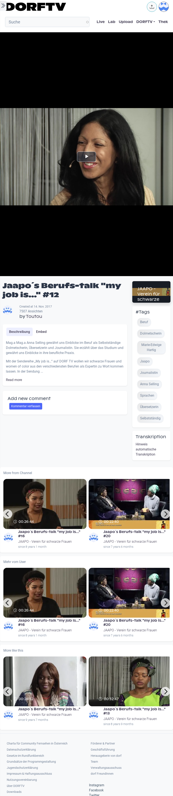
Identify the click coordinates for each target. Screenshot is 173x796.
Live (101, 22)
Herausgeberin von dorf (106, 756)
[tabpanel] (65, 361)
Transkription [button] (151, 436)
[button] (152, 7)
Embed (41, 332)
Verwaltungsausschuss (106, 768)
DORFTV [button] (144, 22)
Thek (163, 22)
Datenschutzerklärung (21, 749)
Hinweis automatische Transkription (146, 449)
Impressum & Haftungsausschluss (29, 774)
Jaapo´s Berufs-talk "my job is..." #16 (49, 534)
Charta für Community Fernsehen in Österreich (37, 743)
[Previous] (7, 514)
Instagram (96, 785)
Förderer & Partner (103, 743)
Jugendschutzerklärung (22, 768)
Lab (111, 22)
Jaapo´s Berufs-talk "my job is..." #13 (134, 711)
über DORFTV (15, 786)
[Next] (165, 514)
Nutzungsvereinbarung (22, 780)
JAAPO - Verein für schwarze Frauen (148, 296)
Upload (126, 22)
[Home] (73, 7)
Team (94, 761)
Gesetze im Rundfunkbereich (25, 756)
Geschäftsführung (103, 749)
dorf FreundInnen (102, 774)
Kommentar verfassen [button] (25, 406)
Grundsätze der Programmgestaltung (31, 761)
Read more (14, 380)
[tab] (19, 332)
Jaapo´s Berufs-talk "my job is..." (49, 709)
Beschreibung (19, 332)
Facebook (96, 790)
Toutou (34, 316)
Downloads (14, 792)
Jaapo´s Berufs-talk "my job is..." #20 (134, 534)
